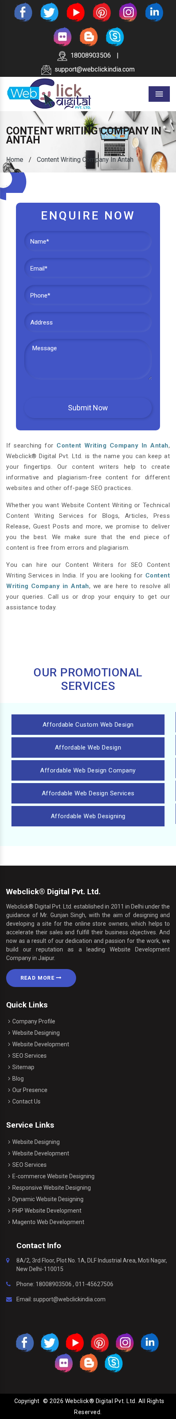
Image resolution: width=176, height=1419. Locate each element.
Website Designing (36, 1033)
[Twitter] (48, 12)
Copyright (26, 1401)
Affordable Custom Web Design (88, 724)
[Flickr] (62, 36)
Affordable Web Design (88, 747)
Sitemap (23, 1067)
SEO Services (29, 1055)
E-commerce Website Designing (53, 1176)
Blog (18, 1078)
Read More (38, 978)
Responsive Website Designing (51, 1187)
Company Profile (33, 1021)
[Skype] (114, 36)
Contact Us (26, 1101)
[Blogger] (88, 36)
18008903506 (90, 55)
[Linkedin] (153, 12)
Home (14, 159)
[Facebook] (22, 12)
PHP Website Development (46, 1210)
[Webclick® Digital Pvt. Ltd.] (49, 93)
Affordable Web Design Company (88, 770)
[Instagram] (127, 12)
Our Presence (29, 1090)
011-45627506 (94, 1284)
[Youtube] (75, 12)
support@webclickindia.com (94, 69)
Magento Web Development (48, 1222)
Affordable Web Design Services (88, 793)
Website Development (40, 1044)
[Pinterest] (101, 12)
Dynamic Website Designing (47, 1199)
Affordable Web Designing (88, 816)
